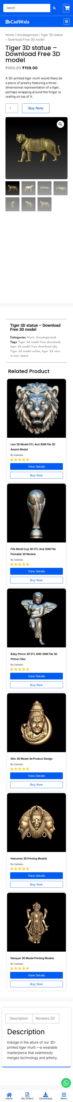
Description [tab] (19, 1018)
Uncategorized (27, 35)
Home (9, 35)
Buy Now (35, 108)
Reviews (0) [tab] (45, 1018)
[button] (67, 21)
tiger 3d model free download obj (33, 346)
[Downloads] (45, 1094)
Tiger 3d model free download (39, 342)
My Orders (27, 1098)
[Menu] (63, 1094)
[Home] (9, 1094)
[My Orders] (27, 1094)
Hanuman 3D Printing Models (29, 858)
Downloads (45, 1098)
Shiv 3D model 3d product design (32, 758)
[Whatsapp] (66, 1083)
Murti (30, 337)
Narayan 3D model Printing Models (32, 958)
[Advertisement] (36, 260)
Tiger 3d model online (25, 351)
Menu (64, 1098)
